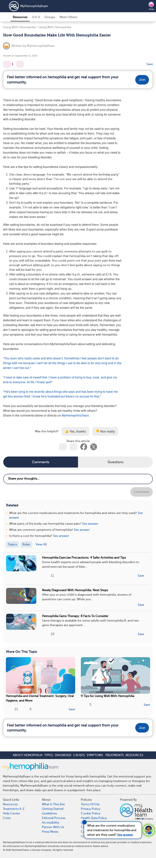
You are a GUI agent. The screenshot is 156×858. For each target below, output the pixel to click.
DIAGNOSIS (63, 755)
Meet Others (68, 17)
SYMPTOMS (95, 755)
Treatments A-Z (14, 809)
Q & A (36, 17)
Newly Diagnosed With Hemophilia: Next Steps (75, 590)
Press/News (50, 831)
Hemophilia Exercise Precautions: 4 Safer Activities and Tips (84, 557)
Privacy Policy (90, 809)
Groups (50, 17)
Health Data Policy (94, 818)
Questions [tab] (115, 462)
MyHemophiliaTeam (34, 6)
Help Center (11, 813)
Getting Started (53, 809)
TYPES (48, 755)
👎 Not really (105, 431)
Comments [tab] (40, 462)
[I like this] (7, 64)
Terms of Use (90, 804)
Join (151, 9)
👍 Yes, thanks (75, 431)
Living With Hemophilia (19, 27)
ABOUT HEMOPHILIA (27, 755)
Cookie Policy (90, 813)
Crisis (6, 818)
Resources (20, 17)
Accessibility (50, 822)
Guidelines (49, 813)
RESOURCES (134, 755)
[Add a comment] (20, 64)
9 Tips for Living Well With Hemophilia (107, 696)
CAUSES (79, 755)
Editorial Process (53, 818)
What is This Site (53, 804)
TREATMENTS (114, 755)
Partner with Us (53, 827)
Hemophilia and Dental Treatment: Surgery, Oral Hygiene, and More (40, 698)
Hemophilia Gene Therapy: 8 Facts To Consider (75, 616)
